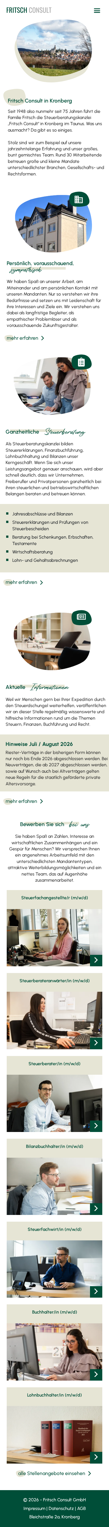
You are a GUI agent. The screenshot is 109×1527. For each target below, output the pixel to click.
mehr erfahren (22, 338)
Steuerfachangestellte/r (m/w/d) (54, 897)
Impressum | (36, 1508)
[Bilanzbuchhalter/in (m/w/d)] (96, 1209)
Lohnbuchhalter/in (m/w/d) (54, 1395)
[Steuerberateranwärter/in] (96, 1043)
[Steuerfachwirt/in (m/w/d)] (96, 1292)
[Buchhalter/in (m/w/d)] (96, 1375)
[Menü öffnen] (97, 11)
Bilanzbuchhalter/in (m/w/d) (54, 1146)
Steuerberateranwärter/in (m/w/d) (55, 980)
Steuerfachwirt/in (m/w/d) (55, 1229)
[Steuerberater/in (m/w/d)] (96, 1126)
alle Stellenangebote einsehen (51, 1473)
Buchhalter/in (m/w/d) (54, 1312)
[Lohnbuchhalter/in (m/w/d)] (96, 1457)
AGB (81, 1508)
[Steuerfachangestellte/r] (96, 960)
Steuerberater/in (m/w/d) (54, 1063)
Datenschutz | (63, 1508)
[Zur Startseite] (29, 10)
